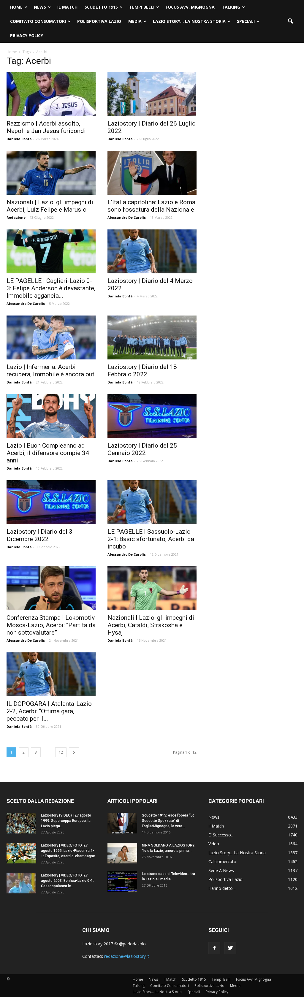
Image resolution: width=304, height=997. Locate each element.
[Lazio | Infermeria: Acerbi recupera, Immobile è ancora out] (51, 337)
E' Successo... (221, 835)
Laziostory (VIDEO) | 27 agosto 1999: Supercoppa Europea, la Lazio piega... (66, 820)
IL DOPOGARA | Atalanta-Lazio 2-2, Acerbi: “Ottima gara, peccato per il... (49, 711)
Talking (231, 7)
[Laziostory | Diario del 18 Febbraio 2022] (152, 337)
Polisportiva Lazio (99, 21)
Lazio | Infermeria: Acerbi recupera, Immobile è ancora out (50, 370)
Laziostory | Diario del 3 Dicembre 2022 (39, 535)
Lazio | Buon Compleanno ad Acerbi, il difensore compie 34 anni (48, 453)
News (40, 7)
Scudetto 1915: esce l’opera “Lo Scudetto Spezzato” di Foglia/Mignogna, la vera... (168, 820)
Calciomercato (222, 861)
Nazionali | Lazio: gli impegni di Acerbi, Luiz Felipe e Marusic (50, 206)
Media (135, 21)
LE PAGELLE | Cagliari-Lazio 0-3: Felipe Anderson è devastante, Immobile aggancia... (51, 288)
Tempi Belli (141, 7)
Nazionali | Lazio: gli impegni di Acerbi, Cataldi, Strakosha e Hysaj (150, 625)
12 (61, 752)
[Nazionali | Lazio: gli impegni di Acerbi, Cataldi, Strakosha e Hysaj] (152, 588)
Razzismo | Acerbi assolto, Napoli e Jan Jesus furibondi (46, 127)
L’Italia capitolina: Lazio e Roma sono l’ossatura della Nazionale (151, 206)
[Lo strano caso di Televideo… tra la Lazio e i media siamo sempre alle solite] (122, 881)
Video (213, 844)
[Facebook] (214, 948)
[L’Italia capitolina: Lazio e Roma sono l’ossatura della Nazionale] (152, 173)
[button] (290, 21)
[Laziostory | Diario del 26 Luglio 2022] (152, 94)
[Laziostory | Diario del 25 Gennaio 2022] (152, 416)
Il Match (67, 7)
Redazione (16, 217)
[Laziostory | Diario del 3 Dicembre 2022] (51, 502)
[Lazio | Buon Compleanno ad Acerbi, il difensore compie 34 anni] (51, 416)
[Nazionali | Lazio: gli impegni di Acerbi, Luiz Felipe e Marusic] (51, 173)
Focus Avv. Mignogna (190, 7)
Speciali (246, 21)
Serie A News (221, 870)
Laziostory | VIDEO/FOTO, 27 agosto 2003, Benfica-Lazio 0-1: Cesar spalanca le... (67, 880)
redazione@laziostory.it (126, 956)
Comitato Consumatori (38, 21)
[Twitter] (230, 948)
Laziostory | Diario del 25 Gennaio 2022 (142, 449)
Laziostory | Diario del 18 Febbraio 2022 (142, 370)
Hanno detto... (221, 888)
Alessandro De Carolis (126, 217)
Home (16, 7)
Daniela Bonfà (19, 139)
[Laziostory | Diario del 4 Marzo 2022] (152, 251)
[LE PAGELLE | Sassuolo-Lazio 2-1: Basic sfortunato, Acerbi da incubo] (152, 502)
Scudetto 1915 (101, 7)
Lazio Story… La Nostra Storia (189, 21)
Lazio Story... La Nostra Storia (237, 852)
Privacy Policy (26, 35)
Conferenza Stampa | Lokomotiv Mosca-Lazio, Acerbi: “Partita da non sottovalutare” (51, 625)
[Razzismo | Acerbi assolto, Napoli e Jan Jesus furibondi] (51, 94)
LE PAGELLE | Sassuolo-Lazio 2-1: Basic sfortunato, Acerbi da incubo (150, 539)
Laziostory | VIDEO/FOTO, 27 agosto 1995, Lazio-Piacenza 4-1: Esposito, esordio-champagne (68, 850)
